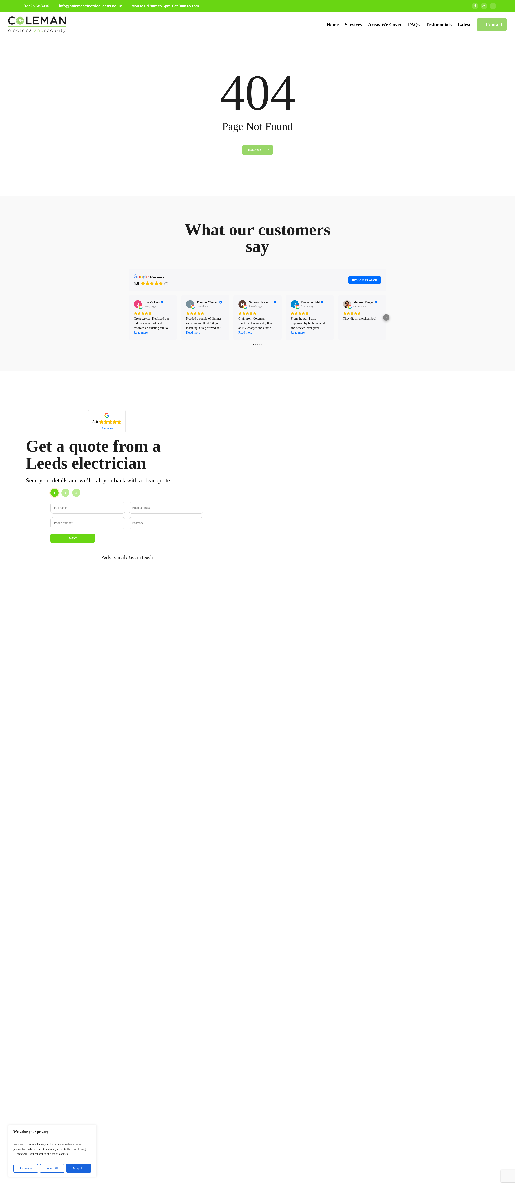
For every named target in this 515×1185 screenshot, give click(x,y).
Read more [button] (141, 332)
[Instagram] (493, 6)
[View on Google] (138, 304)
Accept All (78, 1168)
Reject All (52, 1168)
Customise (26, 1168)
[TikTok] (484, 6)
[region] (52, 1151)
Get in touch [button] (141, 557)
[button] (129, 317)
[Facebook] (475, 6)
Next (73, 538)
